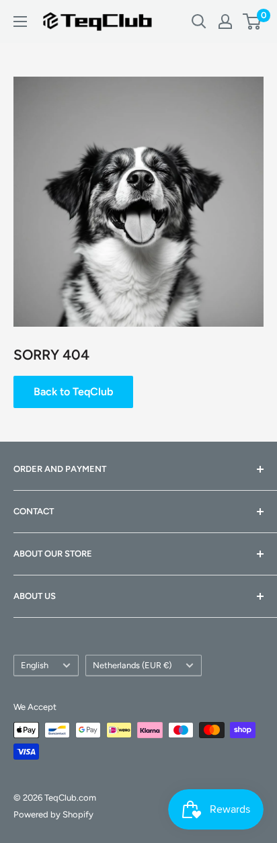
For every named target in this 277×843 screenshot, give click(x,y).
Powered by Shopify (53, 814)
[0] (252, 21)
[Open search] (199, 21)
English (34, 665)
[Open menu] (20, 21)
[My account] (225, 21)
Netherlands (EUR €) (132, 665)
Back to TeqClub (73, 391)
